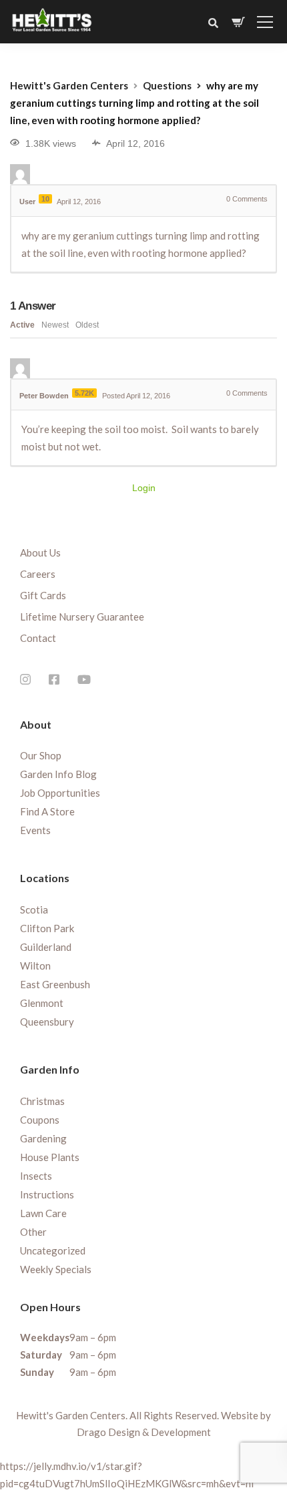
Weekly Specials (55, 1269)
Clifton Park (47, 928)
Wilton (35, 966)
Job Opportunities (60, 793)
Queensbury (47, 1022)
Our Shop (40, 755)
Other (33, 1232)
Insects (36, 1176)
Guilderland (45, 947)
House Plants (49, 1157)
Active (22, 325)
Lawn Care (43, 1213)
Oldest (87, 325)
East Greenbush (55, 984)
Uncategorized (52, 1250)
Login (144, 487)
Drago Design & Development (144, 1432)
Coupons (39, 1120)
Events (35, 830)
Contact (38, 638)
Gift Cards (43, 595)
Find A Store (47, 811)
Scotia (34, 909)
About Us (40, 552)
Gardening (43, 1138)
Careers (37, 574)
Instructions (47, 1194)
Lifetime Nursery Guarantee (82, 617)
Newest (55, 325)
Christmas (42, 1101)
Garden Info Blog (58, 774)
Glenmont (41, 1003)
